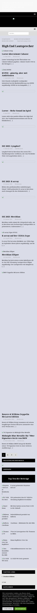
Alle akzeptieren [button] (20, 608)
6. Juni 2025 (6, 113)
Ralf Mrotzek (19, 148)
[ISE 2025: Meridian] (18, 205)
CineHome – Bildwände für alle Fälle (23, 523)
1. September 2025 (8, 78)
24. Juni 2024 (7, 257)
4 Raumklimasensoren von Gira (21, 548)
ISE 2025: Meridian (11, 217)
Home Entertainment (22, 39)
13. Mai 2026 (6, 56)
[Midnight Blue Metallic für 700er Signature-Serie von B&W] (18, 432)
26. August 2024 (7, 238)
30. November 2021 (9, 440)
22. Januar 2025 (7, 219)
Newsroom (16, 56)
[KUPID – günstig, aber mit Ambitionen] (18, 70)
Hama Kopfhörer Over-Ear (19, 540)
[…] (12, 64)
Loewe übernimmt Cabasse (15, 54)
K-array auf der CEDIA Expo (16, 236)
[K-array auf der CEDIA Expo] (18, 232)
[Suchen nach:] (18, 33)
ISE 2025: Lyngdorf (11, 146)
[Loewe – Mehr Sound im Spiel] (18, 99)
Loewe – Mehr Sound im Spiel (16, 111)
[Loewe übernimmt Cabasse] (18, 51)
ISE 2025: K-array (10, 181)
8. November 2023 (8, 419)
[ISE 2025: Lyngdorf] (18, 134)
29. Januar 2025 (7, 184)
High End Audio (7, 41)
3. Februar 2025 (8, 148)
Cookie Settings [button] (8, 608)
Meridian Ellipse (10, 255)
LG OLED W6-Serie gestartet (20, 558)
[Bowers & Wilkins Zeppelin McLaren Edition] (18, 341)
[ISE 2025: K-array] (18, 170)
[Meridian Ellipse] (18, 251)
